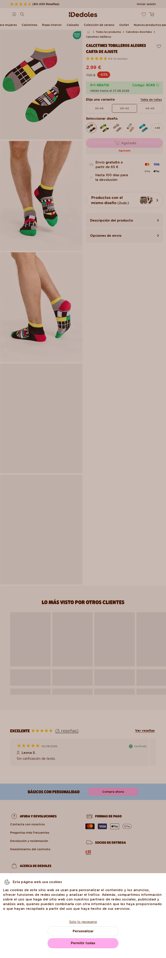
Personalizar (83, 931)
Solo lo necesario (83, 922)
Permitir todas (83, 943)
